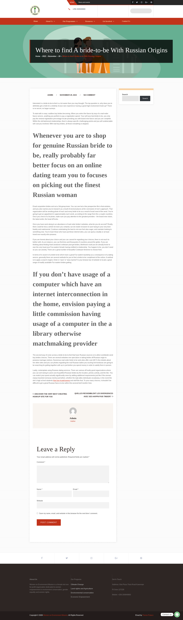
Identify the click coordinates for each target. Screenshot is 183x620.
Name (39, 489)
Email (75, 489)
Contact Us (126, 21)
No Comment (89, 95)
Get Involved (107, 21)
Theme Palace (147, 615)
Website (40, 501)
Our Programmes (69, 21)
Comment (41, 462)
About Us (49, 21)
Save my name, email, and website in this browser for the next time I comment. (68, 513)
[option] (100, 2)
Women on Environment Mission (55, 615)
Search (125, 94)
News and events (84, 2)
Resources (89, 21)
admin (50, 95)
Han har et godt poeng (61, 380)
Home (36, 21)
